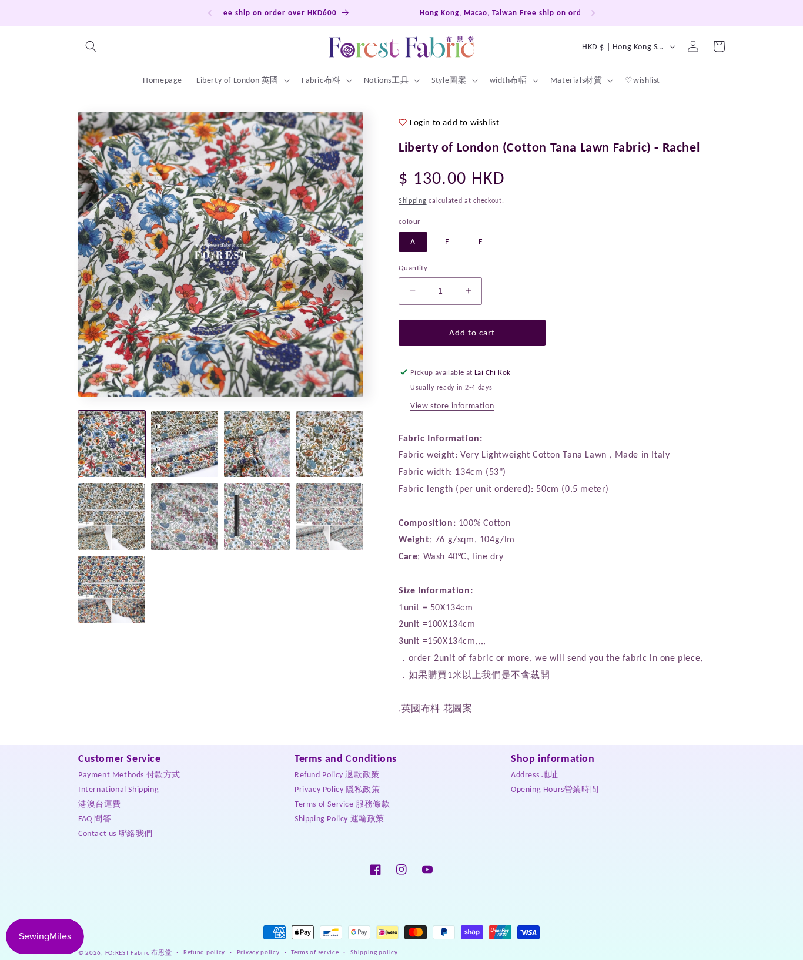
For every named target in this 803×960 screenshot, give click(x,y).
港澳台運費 (99, 803)
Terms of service (315, 952)
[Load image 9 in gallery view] (111, 589)
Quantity (413, 267)
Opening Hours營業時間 (554, 789)
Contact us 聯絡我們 (115, 833)
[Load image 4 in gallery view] (329, 444)
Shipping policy (374, 952)
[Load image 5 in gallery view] (111, 516)
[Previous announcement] (210, 13)
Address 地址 (534, 774)
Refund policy (204, 952)
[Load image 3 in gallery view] (257, 444)
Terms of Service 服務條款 (342, 803)
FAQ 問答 (95, 818)
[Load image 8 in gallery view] (329, 516)
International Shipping (118, 789)
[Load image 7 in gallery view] (257, 516)
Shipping (413, 200)
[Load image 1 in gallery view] (111, 444)
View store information (452, 406)
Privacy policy (258, 952)
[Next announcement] (593, 13)
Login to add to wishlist (454, 122)
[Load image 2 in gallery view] (184, 444)
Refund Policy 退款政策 (337, 774)
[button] (91, 46)
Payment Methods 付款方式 (129, 774)
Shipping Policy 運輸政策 (339, 818)
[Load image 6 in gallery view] (184, 516)
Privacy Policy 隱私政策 (337, 789)
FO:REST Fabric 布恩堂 (138, 952)
